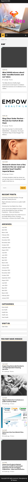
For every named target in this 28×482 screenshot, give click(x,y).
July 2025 (4, 252)
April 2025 (4, 260)
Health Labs (4, 115)
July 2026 (4, 227)
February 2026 (5, 235)
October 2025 (5, 245)
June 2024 (4, 285)
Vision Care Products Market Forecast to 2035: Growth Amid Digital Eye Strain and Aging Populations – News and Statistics (14, 210)
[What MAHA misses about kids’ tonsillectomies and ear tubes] (14, 57)
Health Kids (4, 69)
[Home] (3, 35)
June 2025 (4, 255)
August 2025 (5, 250)
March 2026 (5, 232)
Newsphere (22, 478)
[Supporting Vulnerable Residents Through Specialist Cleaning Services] (14, 351)
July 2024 (4, 283)
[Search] (26, 35)
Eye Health (4, 310)
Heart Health (5, 161)
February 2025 (5, 265)
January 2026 (5, 237)
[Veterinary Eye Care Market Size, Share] (14, 417)
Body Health (5, 307)
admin (11, 79)
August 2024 (5, 280)
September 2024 (6, 278)
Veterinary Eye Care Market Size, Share (12, 206)
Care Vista (5, 326)
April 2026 (4, 230)
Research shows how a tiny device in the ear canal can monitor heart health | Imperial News (14, 168)
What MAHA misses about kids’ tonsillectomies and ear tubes (13, 74)
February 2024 (5, 295)
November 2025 (6, 242)
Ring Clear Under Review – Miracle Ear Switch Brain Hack (13, 120)
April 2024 (4, 290)
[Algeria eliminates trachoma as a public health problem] (14, 385)
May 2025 (4, 257)
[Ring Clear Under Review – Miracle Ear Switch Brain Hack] (14, 103)
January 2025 (5, 268)
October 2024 (5, 275)
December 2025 (6, 240)
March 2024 (5, 293)
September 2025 (6, 247)
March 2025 (5, 262)
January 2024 (5, 298)
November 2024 (6, 273)
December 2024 (6, 270)
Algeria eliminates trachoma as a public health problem (13, 400)
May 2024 (4, 288)
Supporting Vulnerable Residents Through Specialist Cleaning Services (13, 367)
